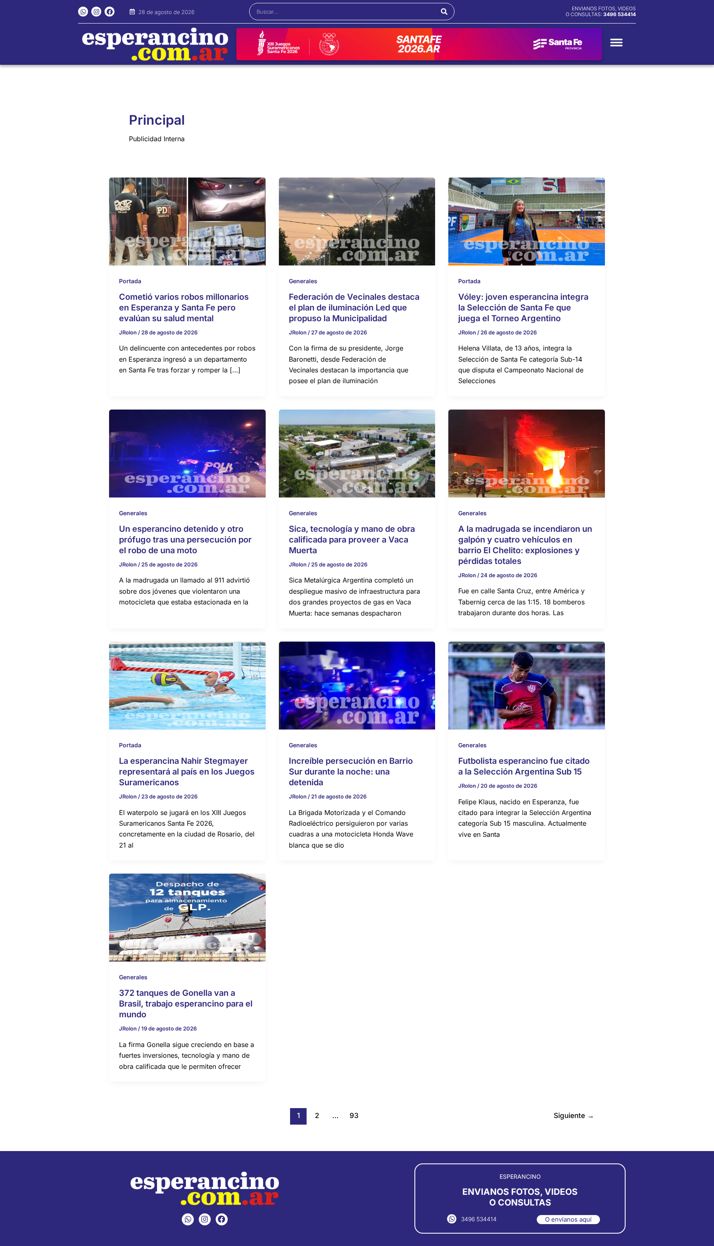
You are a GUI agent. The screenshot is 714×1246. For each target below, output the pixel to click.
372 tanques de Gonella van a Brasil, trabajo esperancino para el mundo (185, 1003)
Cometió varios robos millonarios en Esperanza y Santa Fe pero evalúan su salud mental (184, 307)
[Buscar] (444, 11)
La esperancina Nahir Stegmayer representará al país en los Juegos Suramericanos (187, 771)
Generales (303, 280)
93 (354, 1115)
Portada (130, 280)
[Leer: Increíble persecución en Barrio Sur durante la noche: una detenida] (357, 685)
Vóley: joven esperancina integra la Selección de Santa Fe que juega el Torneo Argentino (523, 307)
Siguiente (574, 1115)
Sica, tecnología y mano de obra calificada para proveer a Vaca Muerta (352, 539)
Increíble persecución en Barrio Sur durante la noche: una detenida (351, 771)
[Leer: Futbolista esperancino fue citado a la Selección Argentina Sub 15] (526, 685)
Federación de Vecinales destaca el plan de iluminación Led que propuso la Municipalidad (354, 307)
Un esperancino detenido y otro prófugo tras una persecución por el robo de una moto (185, 539)
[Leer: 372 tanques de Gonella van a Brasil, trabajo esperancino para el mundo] (187, 917)
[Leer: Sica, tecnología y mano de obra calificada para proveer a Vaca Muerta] (357, 453)
